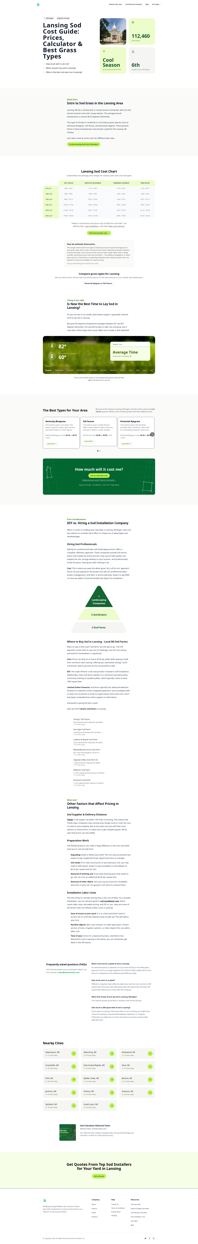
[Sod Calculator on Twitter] (145, 1238)
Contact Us (115, 1204)
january (103, 370)
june (144, 370)
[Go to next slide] (152, 434)
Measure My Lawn (115, 4)
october (70, 370)
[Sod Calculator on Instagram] (153, 1238)
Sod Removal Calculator (133, 4)
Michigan (50, 18)
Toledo (70, 819)
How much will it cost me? (57, 64)
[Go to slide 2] (99, 450)
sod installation (92, 226)
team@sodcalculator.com (69, 972)
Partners (95, 1217)
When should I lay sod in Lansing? (61, 68)
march (123, 370)
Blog (147, 4)
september (59, 370)
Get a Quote (99, 1176)
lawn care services (117, 226)
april (131, 370)
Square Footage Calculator (140, 1208)
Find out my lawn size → (99, 233)
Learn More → (52, 444)
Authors (94, 1208)
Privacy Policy (115, 1212)
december (93, 370)
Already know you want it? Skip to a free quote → (99, 480)
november (81, 370)
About (94, 1204)
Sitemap (114, 1216)
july (151, 370)
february (113, 370)
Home (94, 1213)
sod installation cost (109, 901)
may (138, 370)
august (48, 370)
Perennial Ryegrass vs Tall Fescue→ (99, 283)
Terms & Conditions (118, 1208)
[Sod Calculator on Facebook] (149, 1238)
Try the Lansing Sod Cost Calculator (83, 144)
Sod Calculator (136, 1204)
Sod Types (155, 4)
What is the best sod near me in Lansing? (64, 72)
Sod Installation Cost (138, 1217)
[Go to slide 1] (97, 450)
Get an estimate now (99, 475)
